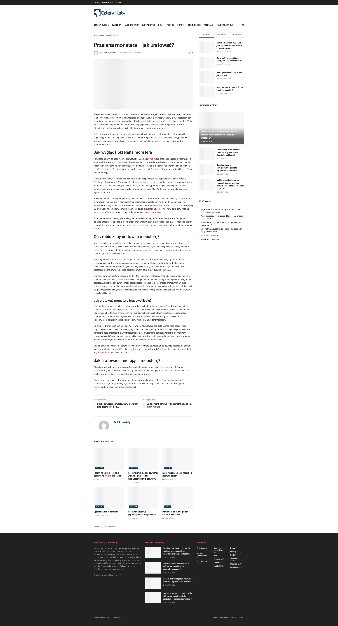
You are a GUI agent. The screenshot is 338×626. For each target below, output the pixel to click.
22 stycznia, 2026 (135, 482)
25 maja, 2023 (169, 518)
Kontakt (119, 2)
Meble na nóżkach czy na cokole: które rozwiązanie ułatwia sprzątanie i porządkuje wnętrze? (177, 596)
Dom (215, 556)
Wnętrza (233, 564)
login (102, 527)
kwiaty (146, 121)
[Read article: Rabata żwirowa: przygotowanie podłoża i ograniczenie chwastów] (207, 169)
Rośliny (115, 35)
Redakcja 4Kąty (110, 53)
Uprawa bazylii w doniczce (106, 511)
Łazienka (116, 25)
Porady (233, 551)
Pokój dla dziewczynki (209, 235)
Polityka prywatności (101, 2)
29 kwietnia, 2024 (170, 479)
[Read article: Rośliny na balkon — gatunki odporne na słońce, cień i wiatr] (109, 459)
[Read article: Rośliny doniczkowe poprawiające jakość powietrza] (143, 498)
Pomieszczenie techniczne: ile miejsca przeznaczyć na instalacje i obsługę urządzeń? (219, 134)
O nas (112, 2)
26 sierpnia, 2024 (126, 53)
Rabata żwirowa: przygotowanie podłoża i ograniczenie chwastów (227, 168)
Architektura (202, 548)
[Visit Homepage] (109, 13)
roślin (152, 159)
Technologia (235, 558)
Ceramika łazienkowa (218, 549)
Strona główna (101, 25)
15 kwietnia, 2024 (101, 515)
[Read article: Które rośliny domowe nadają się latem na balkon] (177, 459)
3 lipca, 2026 (99, 479)
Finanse (216, 559)
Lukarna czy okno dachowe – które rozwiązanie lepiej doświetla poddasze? (229, 152)
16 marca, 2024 (134, 518)
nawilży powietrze (152, 212)
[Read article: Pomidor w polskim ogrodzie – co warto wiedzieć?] (177, 498)
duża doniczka (105, 352)
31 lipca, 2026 (207, 141)
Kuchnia (216, 563)
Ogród (108, 35)
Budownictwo (202, 561)
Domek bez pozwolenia (210, 239)
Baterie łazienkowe (202, 555)
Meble (216, 566)
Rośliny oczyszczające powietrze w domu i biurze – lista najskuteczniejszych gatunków (143, 476)
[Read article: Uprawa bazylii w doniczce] (109, 498)
